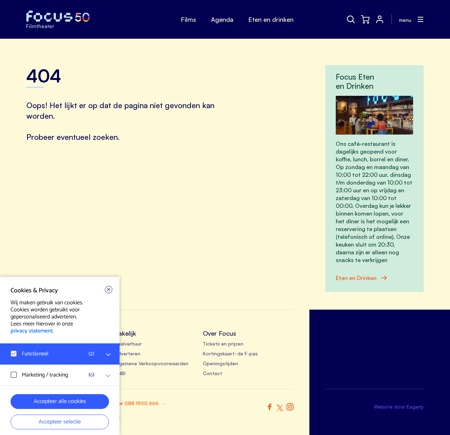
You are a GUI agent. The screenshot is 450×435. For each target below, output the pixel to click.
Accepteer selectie (60, 422)
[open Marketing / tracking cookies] (108, 376)
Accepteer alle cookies (60, 401)
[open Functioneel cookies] (108, 354)
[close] (108, 289)
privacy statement (32, 331)
